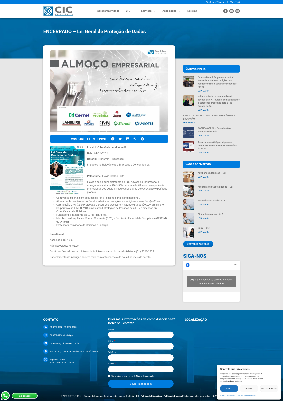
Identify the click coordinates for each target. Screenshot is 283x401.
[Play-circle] (231, 11)
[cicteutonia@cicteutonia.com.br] (45, 343)
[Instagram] (237, 11)
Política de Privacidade (246, 395)
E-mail (111, 364)
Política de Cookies (227, 395)
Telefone (112, 352)
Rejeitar (249, 388)
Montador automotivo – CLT (212, 200)
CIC (128, 10)
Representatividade (107, 10)
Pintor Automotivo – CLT (210, 214)
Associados (169, 10)
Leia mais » (203, 91)
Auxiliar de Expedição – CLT (212, 173)
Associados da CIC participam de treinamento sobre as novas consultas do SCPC (217, 145)
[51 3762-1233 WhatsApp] (45, 335)
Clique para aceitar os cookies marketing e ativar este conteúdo (211, 281)
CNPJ (111, 341)
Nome (111, 329)
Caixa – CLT (204, 228)
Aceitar (229, 388)
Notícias (192, 10)
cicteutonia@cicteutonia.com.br (64, 343)
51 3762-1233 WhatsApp (61, 335)
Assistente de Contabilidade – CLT (216, 186)
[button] (112, 139)
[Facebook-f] (225, 11)
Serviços (146, 10)
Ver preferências (269, 388)
